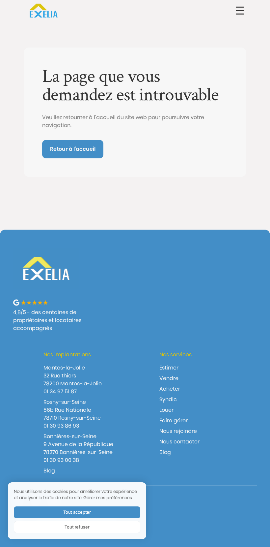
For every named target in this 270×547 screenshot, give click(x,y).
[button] (239, 10)
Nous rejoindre (178, 431)
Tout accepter (77, 512)
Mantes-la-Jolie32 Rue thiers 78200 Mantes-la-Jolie (72, 375)
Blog (49, 470)
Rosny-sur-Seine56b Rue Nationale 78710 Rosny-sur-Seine (72, 410)
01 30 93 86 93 (61, 426)
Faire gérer (173, 420)
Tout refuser (77, 527)
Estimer (168, 367)
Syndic (168, 399)
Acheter (169, 389)
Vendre (168, 378)
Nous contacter (179, 441)
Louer (166, 410)
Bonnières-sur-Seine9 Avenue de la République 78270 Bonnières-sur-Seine (78, 444)
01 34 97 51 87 (60, 391)
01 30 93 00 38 (61, 460)
